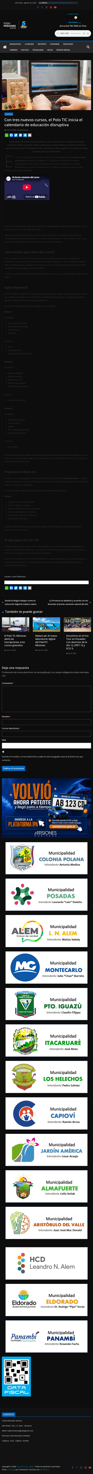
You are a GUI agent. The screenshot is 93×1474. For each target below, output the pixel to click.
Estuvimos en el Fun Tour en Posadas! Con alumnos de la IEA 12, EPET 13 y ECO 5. (77, 642)
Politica (25, 50)
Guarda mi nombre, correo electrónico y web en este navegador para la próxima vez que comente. (42, 758)
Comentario (8, 683)
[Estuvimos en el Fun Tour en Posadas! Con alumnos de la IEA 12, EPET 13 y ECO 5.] (77, 619)
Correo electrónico (11, 728)
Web (4, 740)
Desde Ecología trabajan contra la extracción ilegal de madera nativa (20, 602)
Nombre (6, 716)
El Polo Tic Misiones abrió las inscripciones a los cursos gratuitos (15, 640)
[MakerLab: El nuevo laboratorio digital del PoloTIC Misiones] (46, 619)
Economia (54, 44)
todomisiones (23, 130)
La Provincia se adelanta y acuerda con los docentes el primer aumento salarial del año (68, 602)
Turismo (13, 50)
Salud (50, 50)
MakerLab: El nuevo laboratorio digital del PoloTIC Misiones (46, 640)
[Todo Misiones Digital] (5, 47)
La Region (29, 44)
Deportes (42, 44)
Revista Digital (63, 50)
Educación (68, 44)
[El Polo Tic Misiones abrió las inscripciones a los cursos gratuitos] (15, 619)
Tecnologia (38, 50)
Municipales (15, 44)
